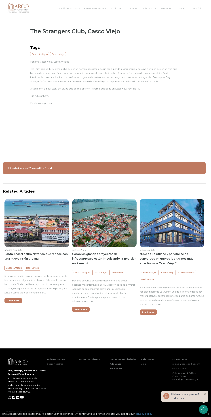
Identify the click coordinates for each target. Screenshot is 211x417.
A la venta (115, 364)
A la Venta (132, 8)
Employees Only (162, 77)
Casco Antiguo (40, 54)
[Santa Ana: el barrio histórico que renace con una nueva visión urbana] (36, 223)
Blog (143, 364)
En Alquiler (116, 8)
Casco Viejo (58, 54)
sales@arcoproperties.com (186, 364)
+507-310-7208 (179, 368)
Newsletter (166, 8)
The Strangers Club (40, 69)
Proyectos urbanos (94, 8)
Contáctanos (179, 359)
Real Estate (32, 267)
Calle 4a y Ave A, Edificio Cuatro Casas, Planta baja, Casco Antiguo (185, 376)
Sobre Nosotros (55, 364)
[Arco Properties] (18, 8)
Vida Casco (148, 8)
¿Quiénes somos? (68, 8)
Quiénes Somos (56, 359)
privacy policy (143, 413)
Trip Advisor (36, 96)
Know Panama (186, 272)
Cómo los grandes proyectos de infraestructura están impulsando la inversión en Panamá (104, 258)
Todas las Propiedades (123, 359)
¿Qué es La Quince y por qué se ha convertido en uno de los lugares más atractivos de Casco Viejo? (166, 258)
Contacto (182, 8)
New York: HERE (131, 88)
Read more (13, 300)
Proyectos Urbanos (89, 359)
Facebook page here (41, 103)
